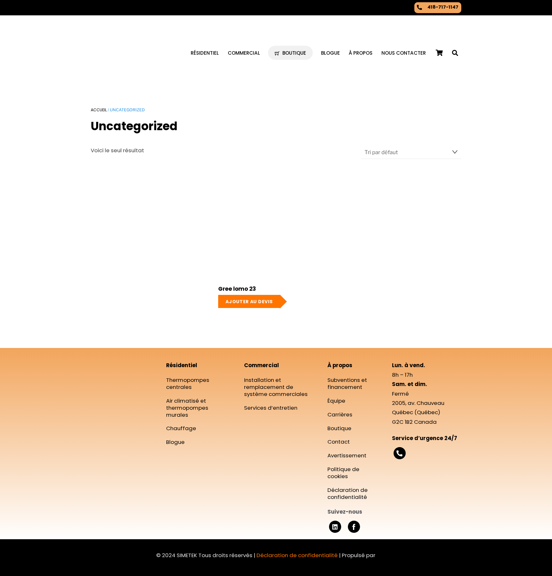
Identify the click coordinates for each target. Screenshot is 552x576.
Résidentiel (205, 53)
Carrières (339, 414)
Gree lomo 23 (237, 289)
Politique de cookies (343, 472)
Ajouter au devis (249, 301)
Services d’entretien (270, 408)
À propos (360, 53)
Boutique (293, 53)
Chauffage (181, 428)
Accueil (99, 110)
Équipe (336, 401)
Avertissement (346, 455)
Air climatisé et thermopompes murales (187, 408)
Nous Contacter (403, 53)
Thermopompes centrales (187, 383)
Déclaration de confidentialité (347, 493)
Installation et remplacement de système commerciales (276, 387)
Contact (338, 442)
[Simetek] (119, 71)
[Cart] (439, 52)
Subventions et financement (347, 383)
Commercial (244, 53)
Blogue (330, 53)
